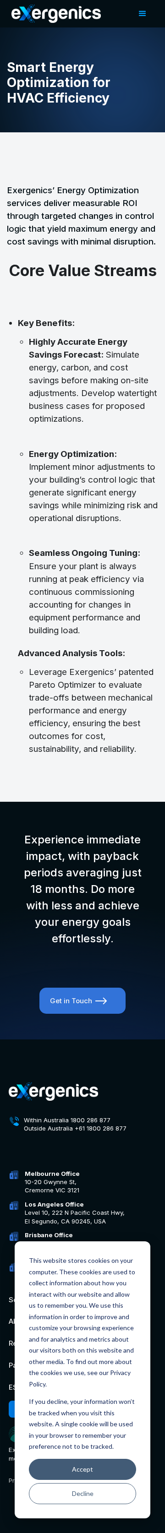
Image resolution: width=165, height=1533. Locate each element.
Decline (83, 1493)
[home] (54, 14)
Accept (82, 1469)
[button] (142, 13)
